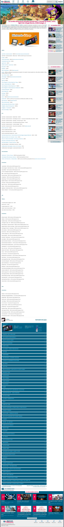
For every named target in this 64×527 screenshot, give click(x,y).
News (13, 2)
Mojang (18, 325)
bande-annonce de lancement (18, 59)
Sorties (23, 2)
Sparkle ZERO (4, 98)
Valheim (34, 501)
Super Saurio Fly (4, 100)
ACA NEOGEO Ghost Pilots (6, 61)
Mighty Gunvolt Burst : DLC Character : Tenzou (9, 137)
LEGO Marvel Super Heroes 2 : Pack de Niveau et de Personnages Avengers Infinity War (16, 135)
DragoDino (3, 68)
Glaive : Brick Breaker (5, 70)
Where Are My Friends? (5, 102)
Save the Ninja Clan (5, 91)
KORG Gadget (4, 76)
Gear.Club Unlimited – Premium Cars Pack (9, 142)
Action (17, 328)
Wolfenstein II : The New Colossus (7, 155)
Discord (32, 2)
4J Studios (20, 327)
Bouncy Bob (4, 66)
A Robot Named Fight (5, 59)
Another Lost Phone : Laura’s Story (7, 64)
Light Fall (3, 80)
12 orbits (3, 57)
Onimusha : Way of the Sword (23, 501)
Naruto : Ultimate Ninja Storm (7, 84)
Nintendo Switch (31, 325)
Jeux (28, 2)
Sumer (3, 96)
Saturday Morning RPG (5, 89)
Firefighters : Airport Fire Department (8, 106)
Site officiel (26, 328)
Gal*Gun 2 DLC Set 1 (5, 127)
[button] (45, 324)
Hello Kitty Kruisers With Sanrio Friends (8, 104)
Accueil (2, 4)
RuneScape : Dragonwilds (53, 512)
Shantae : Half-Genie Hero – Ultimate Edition (9, 158)
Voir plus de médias (56, 141)
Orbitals (2, 501)
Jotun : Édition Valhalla (5, 75)
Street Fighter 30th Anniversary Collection (9, 157)
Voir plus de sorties (32, 518)
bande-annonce (15, 70)
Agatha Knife (4, 63)
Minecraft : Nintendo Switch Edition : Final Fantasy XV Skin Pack (12, 138)
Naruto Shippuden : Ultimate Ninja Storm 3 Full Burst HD (11, 87)
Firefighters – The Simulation (6, 107)
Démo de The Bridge (5, 109)
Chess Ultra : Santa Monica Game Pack (8, 140)
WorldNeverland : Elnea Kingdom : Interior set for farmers (11, 146)
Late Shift (3, 78)
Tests (18, 2)
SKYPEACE (3, 95)
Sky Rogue (3, 93)
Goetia (3, 72)
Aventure (20, 328)
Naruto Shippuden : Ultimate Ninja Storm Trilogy (10, 82)
